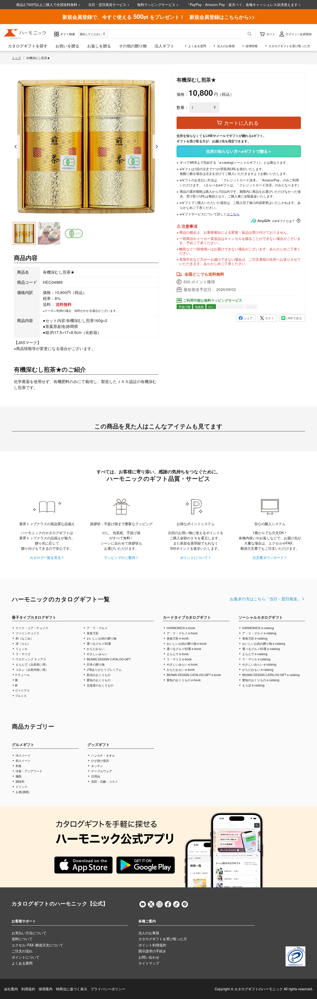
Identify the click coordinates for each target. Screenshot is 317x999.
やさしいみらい (96, 654)
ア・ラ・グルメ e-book (182, 633)
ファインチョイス (27, 633)
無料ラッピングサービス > (157, 4)
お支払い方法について (29, 932)
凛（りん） (22, 643)
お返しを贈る (99, 46)
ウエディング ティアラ (30, 659)
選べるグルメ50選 (98, 643)
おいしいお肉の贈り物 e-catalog (263, 643)
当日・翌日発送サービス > (108, 4)
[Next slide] (156, 147)
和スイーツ (22, 760)
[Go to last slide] (16, 147)
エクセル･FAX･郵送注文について (37, 944)
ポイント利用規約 (152, 944)
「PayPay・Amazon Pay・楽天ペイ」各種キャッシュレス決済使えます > (243, 4)
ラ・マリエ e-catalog (255, 659)
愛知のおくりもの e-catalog (260, 680)
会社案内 (11, 988)
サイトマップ (148, 963)
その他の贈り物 (133, 46)
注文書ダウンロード (268, 557)
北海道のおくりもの (99, 685)
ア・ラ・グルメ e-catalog (258, 633)
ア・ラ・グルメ (96, 628)
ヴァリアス (22, 690)
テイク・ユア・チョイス (31, 628)
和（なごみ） (24, 638)
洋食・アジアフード (28, 771)
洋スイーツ (22, 755)
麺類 (18, 776)
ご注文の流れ (22, 950)
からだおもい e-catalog (257, 669)
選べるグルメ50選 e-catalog (260, 648)
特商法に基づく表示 (71, 988)
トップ (16, 58)
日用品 (95, 776)
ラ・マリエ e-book (179, 659)
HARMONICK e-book (180, 628)
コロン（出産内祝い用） (31, 669)
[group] (24, 233)
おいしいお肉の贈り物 (101, 638)
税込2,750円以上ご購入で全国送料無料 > (48, 4)
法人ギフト (164, 46)
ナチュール (22, 675)
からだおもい (95, 648)
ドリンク (21, 786)
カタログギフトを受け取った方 (162, 938)
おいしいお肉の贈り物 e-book (186, 643)
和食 (18, 766)
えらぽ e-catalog (252, 685)
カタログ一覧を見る (45, 557)
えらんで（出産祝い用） (31, 664)
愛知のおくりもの (98, 680)
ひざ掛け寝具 (99, 760)
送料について (22, 938)
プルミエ (21, 695)
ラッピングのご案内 (119, 557)
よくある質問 (22, 963)
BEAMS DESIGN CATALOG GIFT (108, 659)
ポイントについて (194, 557)
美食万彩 (92, 633)
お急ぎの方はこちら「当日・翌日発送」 (265, 599)
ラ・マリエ (22, 654)
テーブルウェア (101, 771)
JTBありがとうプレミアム (104, 669)
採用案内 (46, 988)
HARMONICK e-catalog (257, 628)
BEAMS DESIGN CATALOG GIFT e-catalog (270, 675)
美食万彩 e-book (177, 638)
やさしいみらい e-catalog (258, 664)
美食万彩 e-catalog (254, 638)
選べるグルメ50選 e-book (183, 648)
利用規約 (28, 988)
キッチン (96, 766)
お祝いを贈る (67, 46)
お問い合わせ (148, 957)
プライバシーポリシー (108, 988)
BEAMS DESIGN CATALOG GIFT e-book (193, 675)
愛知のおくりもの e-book (183, 680)
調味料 (20, 781)
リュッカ (21, 648)
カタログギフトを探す (28, 46)
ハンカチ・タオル (102, 755)
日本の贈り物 (95, 664)
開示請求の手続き (152, 950)
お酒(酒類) (22, 792)
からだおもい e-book (180, 669)
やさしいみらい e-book (182, 664)
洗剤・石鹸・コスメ (104, 781)
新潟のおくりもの (98, 675)
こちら (234, 214)
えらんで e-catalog (254, 654)
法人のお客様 (148, 932)
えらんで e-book (177, 654)
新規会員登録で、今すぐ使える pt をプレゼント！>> (158, 16)
